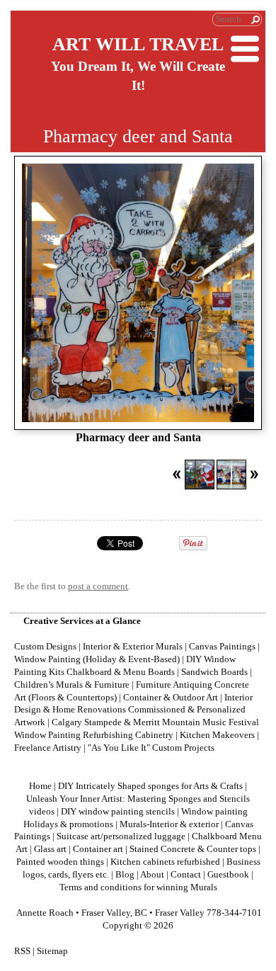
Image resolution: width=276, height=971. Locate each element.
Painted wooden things (60, 862)
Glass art (50, 849)
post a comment (98, 586)
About (152, 875)
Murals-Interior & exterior (169, 824)
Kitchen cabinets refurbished (165, 862)
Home (40, 786)
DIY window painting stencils (118, 812)
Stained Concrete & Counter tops (193, 849)
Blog (124, 875)
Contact (186, 875)
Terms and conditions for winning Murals (138, 887)
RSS (22, 951)
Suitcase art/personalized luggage (121, 836)
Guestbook (228, 875)
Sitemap (52, 951)
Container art (98, 849)
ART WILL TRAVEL (138, 44)
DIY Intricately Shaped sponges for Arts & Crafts (150, 786)
